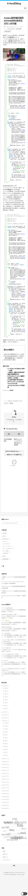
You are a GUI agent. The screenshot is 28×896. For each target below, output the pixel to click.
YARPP (11, 390)
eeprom (6, 403)
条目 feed (5, 854)
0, (17, 26)
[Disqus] (14, 488)
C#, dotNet (6, 543)
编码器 (11, 37)
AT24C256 (14, 39)
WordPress (13, 874)
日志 (4, 536)
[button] (24, 893)
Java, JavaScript (8, 548)
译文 (4, 556)
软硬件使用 (7, 31)
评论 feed (5, 857)
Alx (23, 874)
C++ (21, 401)
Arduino (11, 35)
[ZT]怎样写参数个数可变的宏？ (16, 380)
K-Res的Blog (14, 3)
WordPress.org (6, 860)
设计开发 (18, 29)
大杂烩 (4, 533)
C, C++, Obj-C (11, 29)
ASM (5, 541)
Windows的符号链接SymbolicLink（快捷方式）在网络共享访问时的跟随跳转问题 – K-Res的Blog (14, 664)
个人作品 (6, 551)
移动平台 (6, 553)
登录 (4, 851)
